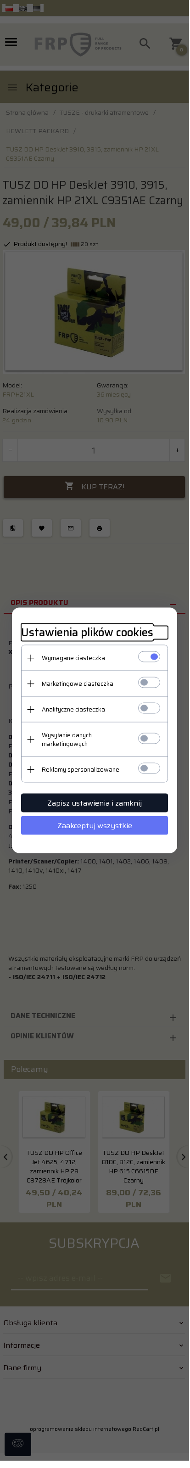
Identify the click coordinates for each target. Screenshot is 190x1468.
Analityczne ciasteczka (73, 709)
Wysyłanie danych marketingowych (67, 739)
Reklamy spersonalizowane (80, 769)
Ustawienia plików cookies (87, 632)
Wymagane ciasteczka (73, 658)
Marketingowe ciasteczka (77, 684)
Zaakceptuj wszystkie (94, 825)
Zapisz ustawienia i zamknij (94, 803)
